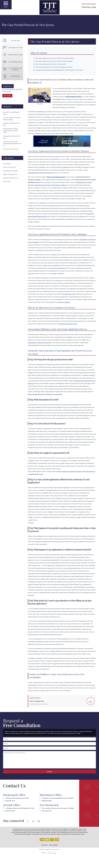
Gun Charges (6, 163)
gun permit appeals (64, 302)
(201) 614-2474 (89, 6)
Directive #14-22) (68, 294)
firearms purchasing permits (56, 177)
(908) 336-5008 (46, 801)
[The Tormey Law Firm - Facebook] (27, 821)
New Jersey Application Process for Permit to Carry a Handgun (54, 61)
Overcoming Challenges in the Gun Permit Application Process (54, 67)
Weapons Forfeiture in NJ (10, 174)
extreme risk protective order (68, 324)
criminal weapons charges (73, 96)
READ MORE (7, 95)
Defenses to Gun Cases (9, 167)
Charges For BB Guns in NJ (10, 178)
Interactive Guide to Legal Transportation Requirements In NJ (12, 143)
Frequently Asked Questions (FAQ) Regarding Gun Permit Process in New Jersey (59, 70)
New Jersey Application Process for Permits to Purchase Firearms (55, 58)
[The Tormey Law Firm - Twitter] (33, 821)
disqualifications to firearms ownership (40, 173)
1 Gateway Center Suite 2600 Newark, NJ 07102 (20, 808)
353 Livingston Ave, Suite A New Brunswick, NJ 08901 (58, 808)
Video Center (6, 181)
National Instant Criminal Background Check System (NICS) (10, 130)
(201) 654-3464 (10, 811)
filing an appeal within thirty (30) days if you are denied (45, 394)
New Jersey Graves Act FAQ (10, 149)
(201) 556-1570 (10, 801)
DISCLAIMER (53, 845)
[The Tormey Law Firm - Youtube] (39, 821)
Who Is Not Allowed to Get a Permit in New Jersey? (51, 64)
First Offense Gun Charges (10, 170)
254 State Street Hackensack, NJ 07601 (17, 798)
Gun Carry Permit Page (57, 268)
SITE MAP (44, 845)
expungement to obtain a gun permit (39, 342)
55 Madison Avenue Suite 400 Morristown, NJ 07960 (57, 798)
